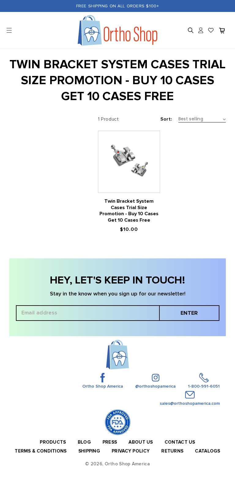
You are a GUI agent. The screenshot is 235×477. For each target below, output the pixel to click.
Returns (172, 451)
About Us (141, 442)
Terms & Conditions (40, 451)
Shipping (89, 451)
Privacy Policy (131, 451)
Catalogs (207, 451)
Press (110, 442)
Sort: (166, 119)
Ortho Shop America (127, 464)
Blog (84, 442)
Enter (189, 313)
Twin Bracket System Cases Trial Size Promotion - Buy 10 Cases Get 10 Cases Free (129, 210)
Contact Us (180, 442)
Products (53, 442)
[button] (190, 30)
